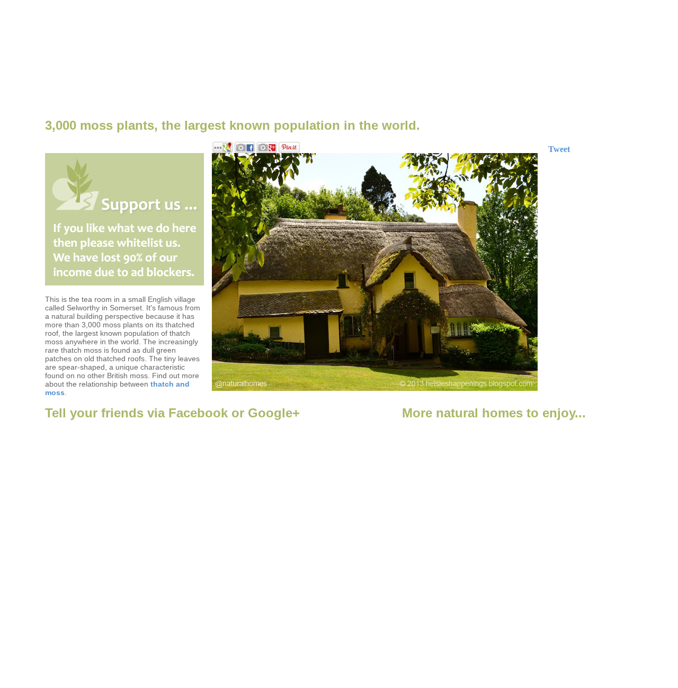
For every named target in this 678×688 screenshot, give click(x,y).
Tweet (559, 149)
